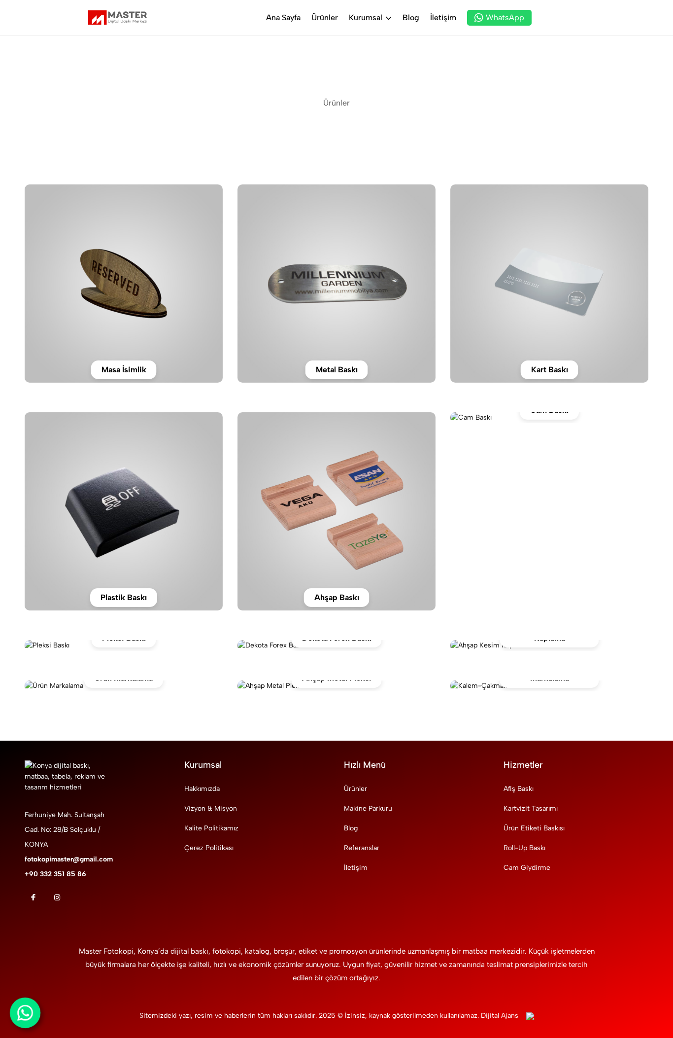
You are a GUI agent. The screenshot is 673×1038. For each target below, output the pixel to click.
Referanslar (361, 848)
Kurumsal (365, 17)
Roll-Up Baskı (524, 848)
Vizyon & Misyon (210, 808)
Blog (411, 17)
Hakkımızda (202, 789)
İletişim (443, 17)
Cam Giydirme (527, 867)
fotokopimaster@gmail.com (69, 859)
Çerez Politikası (209, 848)
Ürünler (324, 17)
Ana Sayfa (283, 17)
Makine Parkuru (368, 808)
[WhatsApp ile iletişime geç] (24, 1012)
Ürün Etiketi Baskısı (534, 828)
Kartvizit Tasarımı (531, 808)
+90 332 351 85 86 (55, 874)
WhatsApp (505, 17)
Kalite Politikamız (211, 828)
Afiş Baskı (519, 789)
